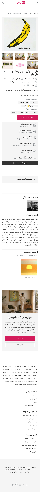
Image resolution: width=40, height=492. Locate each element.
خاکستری (32, 82)
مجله (35, 402)
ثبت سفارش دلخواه (31, 439)
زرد (27, 82)
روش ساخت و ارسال (31, 442)
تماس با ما (33, 395)
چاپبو (14, 467)
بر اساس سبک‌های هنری (29, 415)
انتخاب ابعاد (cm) (31, 109)
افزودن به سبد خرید (27, 117)
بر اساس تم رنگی (32, 425)
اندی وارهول (32, 215)
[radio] (34, 102)
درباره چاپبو (33, 399)
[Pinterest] (13, 485)
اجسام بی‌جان (16, 79)
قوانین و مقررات (32, 452)
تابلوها (36, 13)
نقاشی (30, 13)
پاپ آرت (27, 79)
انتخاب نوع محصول (31, 99)
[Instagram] (20, 485)
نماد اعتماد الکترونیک (30, 405)
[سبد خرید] (3, 2)
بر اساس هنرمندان (31, 419)
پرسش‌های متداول (31, 449)
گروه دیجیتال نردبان (16, 472)
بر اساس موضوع (32, 422)
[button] (20, 375)
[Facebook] (16, 485)
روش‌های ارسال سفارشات (29, 445)
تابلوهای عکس (32, 429)
